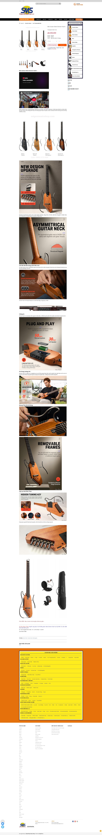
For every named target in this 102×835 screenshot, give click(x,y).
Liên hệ (60, 19)
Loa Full (46, 704)
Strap (44, 711)
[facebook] (73, 821)
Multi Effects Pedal (31, 674)
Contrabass (27, 683)
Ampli (66, 704)
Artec (20, 777)
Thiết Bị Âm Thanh (25, 717)
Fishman (20, 767)
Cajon (45, 691)
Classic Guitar (24, 659)
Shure (20, 756)
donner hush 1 (25, 638)
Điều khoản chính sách (57, 725)
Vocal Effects (38, 674)
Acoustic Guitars (28, 23)
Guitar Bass (29, 715)
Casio (27, 696)
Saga (20, 807)
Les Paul (34, 666)
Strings (31, 711)
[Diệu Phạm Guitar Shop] (26, 9)
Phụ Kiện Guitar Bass (73, 711)
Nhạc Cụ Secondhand (26, 713)
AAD (20, 802)
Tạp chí (65, 19)
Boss (20, 740)
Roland (20, 742)
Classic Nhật (30, 661)
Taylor (36, 657)
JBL (19, 755)
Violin (22, 683)
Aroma (20, 775)
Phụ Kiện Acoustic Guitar (54, 711)
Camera (34, 700)
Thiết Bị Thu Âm (24, 700)
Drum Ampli (50, 679)
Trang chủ (38, 19)
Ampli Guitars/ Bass (43, 715)
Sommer (20, 787)
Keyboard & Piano (25, 693)
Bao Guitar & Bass (25, 711)
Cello (32, 683)
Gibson (32, 657)
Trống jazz (23, 691)
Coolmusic (21, 809)
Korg (31, 696)
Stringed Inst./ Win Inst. (27, 680)
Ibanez (20, 732)
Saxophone (36, 683)
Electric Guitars (25, 663)
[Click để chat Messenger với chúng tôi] (2, 823)
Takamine (63, 657)
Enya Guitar (77, 657)
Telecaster (29, 666)
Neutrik (20, 763)
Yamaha (40, 657)
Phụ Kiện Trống (39, 691)
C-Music (20, 727)
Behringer (20, 817)
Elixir (20, 769)
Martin (23, 657)
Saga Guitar (71, 657)
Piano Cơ (40, 696)
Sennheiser (21, 759)
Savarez (20, 771)
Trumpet (41, 683)
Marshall (20, 751)
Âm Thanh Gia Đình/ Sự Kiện (27, 702)
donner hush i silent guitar (32, 638)
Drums (22, 689)
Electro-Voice (21, 799)
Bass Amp (29, 679)
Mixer (53, 704)
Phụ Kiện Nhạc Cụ (25, 708)
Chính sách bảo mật (55, 734)
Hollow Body (40, 666)
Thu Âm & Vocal (25, 697)
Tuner (35, 711)
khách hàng (71, 19)
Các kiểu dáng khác (47, 666)
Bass (22, 667)
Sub (50, 704)
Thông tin (50, 19)
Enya (20, 812)
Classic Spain (24, 661)
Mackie (20, 790)
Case (48, 711)
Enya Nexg (27, 657)
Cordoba (20, 801)
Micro (30, 700)
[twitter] (77, 821)
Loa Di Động (41, 704)
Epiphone (20, 764)
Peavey (20, 794)
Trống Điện (29, 691)
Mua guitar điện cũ (33, 717)
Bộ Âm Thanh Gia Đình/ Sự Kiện (27, 704)
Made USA (23, 687)
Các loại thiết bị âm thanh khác (27, 707)
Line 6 (20, 748)
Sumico (20, 788)
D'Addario (21, 766)
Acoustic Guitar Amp (36, 679)
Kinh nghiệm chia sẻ (73, 89)
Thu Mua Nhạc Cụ (41, 717)
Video (56, 19)
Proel (20, 796)
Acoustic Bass (33, 670)
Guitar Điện (23, 715)
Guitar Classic (50, 715)
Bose (20, 753)
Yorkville (20, 791)
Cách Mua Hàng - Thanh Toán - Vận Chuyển (55, 48)
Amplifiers (23, 676)
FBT (20, 810)
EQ (56, 704)
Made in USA (21, 782)
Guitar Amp (23, 679)
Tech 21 (20, 750)
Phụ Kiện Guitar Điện (64, 711)
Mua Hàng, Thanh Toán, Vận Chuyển (58, 727)
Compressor (61, 704)
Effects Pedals (24, 672)
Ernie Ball (20, 772)
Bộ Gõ (34, 691)
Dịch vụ (44, 19)
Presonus (20, 783)
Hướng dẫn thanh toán (55, 729)
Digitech (20, 745)
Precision (28, 670)
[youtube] (75, 821)
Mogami (20, 761)
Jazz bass (23, 670)
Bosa (20, 793)
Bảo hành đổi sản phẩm (56, 732)
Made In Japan (29, 687)
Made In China (36, 661)
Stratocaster (24, 666)
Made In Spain (21, 814)
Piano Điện (35, 696)
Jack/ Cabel (71, 704)
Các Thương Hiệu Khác (37, 23)
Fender (20, 729)
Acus (20, 743)
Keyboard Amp (43, 679)
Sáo (50, 683)
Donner (59, 657)
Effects (75, 704)
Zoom (20, 747)
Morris (45, 657)
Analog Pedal (24, 674)
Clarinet (46, 683)
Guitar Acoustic (57, 715)
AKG (20, 758)
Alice (20, 774)
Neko (20, 804)
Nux (20, 785)
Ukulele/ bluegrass (25, 685)
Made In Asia (36, 687)
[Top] (100, 831)
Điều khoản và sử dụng (55, 731)
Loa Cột (35, 704)
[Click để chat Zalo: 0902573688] (2, 827)
